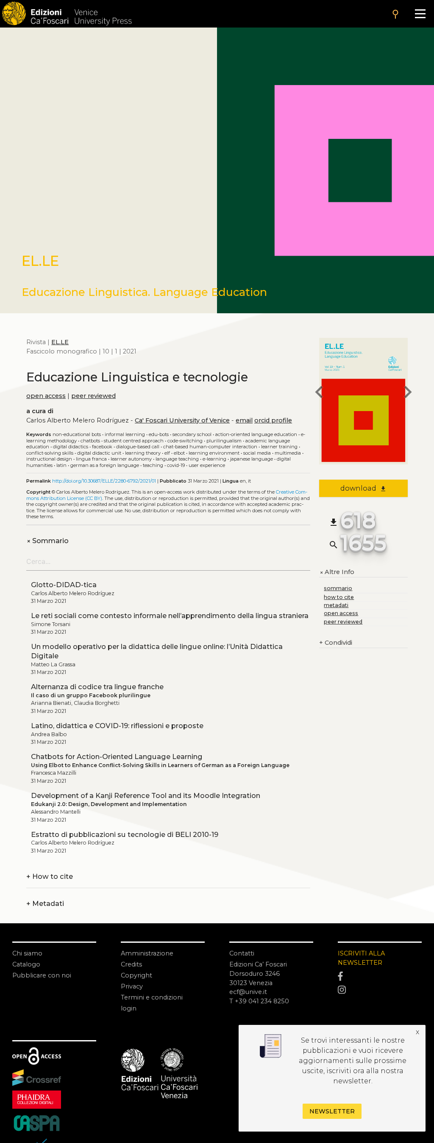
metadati (336, 605)
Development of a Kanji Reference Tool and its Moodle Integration (145, 795)
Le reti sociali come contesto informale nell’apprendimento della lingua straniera (170, 615)
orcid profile (273, 420)
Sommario (47, 541)
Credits (131, 964)
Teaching (153, 465)
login (128, 1008)
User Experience (207, 465)
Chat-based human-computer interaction (210, 447)
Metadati (45, 904)
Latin (61, 465)
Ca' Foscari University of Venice (182, 420)
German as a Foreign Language (104, 465)
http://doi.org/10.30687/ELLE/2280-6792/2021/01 (104, 481)
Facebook (102, 447)
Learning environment (214, 453)
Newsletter (332, 1111)
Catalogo (26, 964)
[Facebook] (380, 976)
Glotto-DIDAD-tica (64, 584)
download (363, 488)
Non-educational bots (77, 434)
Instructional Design (49, 459)
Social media (257, 453)
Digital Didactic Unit (99, 453)
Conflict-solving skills (49, 453)
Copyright (136, 975)
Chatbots (90, 441)
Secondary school (191, 434)
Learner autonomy (131, 459)
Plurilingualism (224, 441)
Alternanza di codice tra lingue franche (97, 686)
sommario (338, 588)
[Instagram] (380, 990)
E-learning (214, 459)
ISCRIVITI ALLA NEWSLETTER (361, 958)
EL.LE (60, 342)
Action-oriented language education (256, 434)
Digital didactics (70, 447)
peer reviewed (93, 396)
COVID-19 (176, 465)
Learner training (279, 447)
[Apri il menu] (420, 14)
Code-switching (185, 441)
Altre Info (336, 572)
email (244, 420)
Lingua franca (91, 459)
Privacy (132, 986)
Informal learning (125, 434)
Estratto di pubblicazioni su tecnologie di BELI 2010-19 (124, 834)
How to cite (49, 877)
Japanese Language (251, 459)
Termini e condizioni (152, 997)
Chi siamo (27, 953)
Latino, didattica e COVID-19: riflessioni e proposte (117, 725)
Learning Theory (143, 453)
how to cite (339, 597)
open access (46, 396)
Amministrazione (147, 953)
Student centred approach (134, 441)
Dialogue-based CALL (137, 447)
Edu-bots (159, 434)
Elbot (179, 453)
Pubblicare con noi (41, 975)
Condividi (335, 642)
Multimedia (288, 453)
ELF (167, 453)
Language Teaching (177, 459)
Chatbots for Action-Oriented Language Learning (117, 756)
